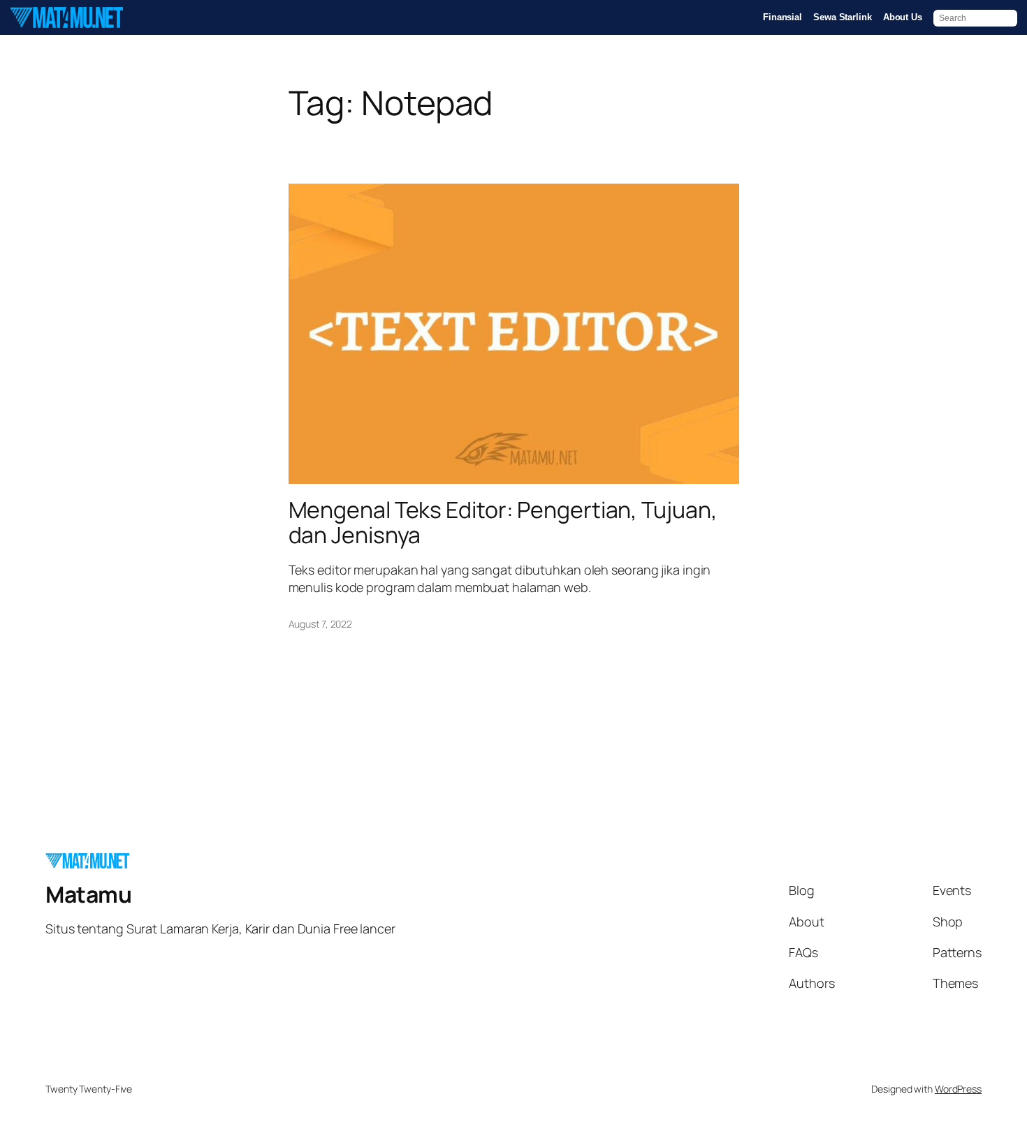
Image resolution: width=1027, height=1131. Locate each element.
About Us (902, 17)
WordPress (958, 1088)
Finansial (782, 17)
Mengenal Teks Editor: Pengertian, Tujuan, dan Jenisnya (503, 522)
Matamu (88, 894)
